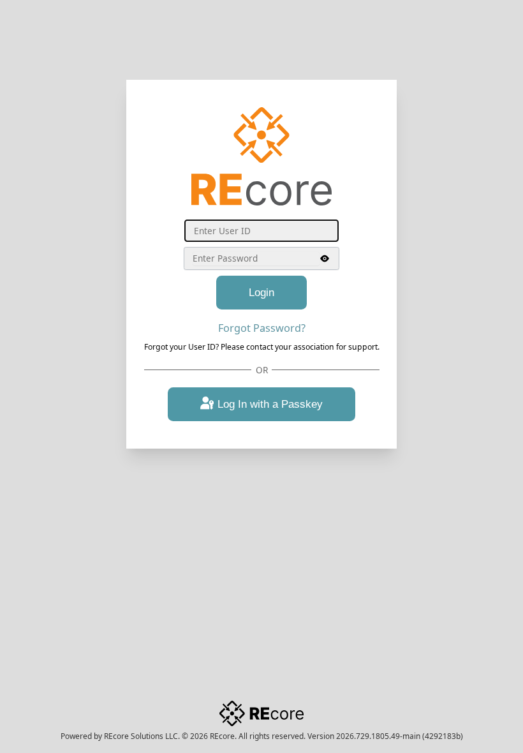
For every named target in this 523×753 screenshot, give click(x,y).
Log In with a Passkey (270, 404)
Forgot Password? (262, 328)
